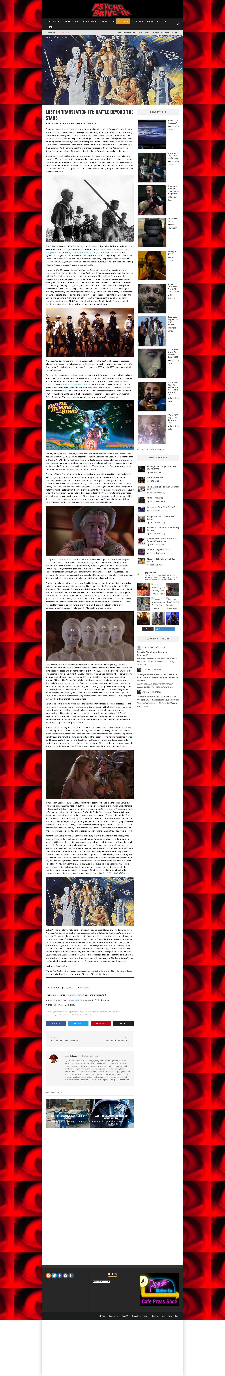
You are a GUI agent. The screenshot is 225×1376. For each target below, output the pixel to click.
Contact (174, 33)
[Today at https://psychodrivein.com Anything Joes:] (158, 589)
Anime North (103, 1077)
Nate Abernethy (157, 544)
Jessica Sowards (156, 564)
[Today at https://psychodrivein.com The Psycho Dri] (172, 589)
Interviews (137, 21)
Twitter (147, 33)
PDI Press (52, 21)
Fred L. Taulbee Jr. (157, 501)
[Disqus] (90, 1168)
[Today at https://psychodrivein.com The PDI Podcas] (143, 589)
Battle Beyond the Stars (55, 1012)
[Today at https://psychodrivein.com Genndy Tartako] (172, 604)
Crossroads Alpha (76, 1000)
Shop (50, 27)
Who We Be (165, 33)
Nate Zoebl (154, 481)
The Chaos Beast (122, 1080)
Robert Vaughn (52, 1015)
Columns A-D (69, 21)
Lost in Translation (67, 124)
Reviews (122, 21)
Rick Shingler (155, 472)
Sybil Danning (91, 1015)
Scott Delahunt (52, 123)
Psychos (161, 21)
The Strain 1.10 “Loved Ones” (116, 1039)
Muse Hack (85, 987)
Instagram (137, 33)
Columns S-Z (106, 21)
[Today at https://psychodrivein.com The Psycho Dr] (158, 604)
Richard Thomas (115, 1012)
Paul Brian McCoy (157, 492)
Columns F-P (87, 21)
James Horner (86, 1012)
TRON (65, 390)
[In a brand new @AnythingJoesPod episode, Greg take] (172, 618)
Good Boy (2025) (63, 32)
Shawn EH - (151, 669)
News (149, 21)
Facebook (127, 33)
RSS (119, 33)
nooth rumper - (153, 647)
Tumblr (156, 33)
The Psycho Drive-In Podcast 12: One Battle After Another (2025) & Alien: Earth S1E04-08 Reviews (157, 677)
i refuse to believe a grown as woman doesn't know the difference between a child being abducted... (157, 661)
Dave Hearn (155, 510)
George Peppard (72, 1012)
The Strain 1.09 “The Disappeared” (65, 1039)
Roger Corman (65, 1015)
